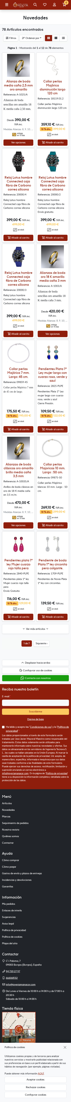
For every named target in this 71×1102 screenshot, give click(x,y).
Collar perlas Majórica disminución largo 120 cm (52, 87)
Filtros (12, 38)
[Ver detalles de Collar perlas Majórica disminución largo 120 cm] (53, 65)
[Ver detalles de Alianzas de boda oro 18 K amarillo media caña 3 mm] (53, 256)
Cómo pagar (9, 866)
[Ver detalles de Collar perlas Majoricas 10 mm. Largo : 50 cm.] (53, 448)
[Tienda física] (19, 1029)
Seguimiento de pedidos (15, 823)
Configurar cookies (35, 1094)
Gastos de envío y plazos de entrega (22, 873)
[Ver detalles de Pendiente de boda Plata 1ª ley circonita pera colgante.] (53, 544)
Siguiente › (41, 643)
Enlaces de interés (12, 910)
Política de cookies (12, 936)
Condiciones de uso (40, 727)
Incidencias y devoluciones (16, 880)
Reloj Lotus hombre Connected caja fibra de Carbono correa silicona (18, 183)
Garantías (7, 886)
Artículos (7, 803)
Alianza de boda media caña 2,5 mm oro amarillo (18, 85)
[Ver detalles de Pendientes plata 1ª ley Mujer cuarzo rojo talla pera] (18, 544)
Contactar (8, 842)
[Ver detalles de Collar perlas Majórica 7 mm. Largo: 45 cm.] (18, 352)
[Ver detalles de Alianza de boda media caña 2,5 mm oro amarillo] (18, 65)
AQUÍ (41, 1073)
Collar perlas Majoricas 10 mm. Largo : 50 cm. (52, 468)
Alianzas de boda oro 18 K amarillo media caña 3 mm (53, 277)
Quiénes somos (10, 836)
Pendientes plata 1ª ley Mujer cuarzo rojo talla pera (18, 564)
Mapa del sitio (9, 943)
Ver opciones (18, 142)
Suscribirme (35, 711)
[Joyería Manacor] (21, 5)
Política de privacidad (56, 773)
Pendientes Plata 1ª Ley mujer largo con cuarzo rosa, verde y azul (52, 375)
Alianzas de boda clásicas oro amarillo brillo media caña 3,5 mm (18, 470)
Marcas (6, 816)
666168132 (12, 978)
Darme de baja (35, 719)
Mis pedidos (8, 903)
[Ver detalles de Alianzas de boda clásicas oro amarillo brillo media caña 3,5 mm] (18, 448)
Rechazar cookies (35, 1087)
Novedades (8, 810)
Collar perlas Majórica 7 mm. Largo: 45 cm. (18, 373)
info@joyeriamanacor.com (15, 773)
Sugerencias (9, 917)
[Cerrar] (65, 1047)
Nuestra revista (10, 829)
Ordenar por (32, 38)
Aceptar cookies (35, 1079)
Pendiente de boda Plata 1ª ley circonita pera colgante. (52, 564)
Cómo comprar (10, 860)
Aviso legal (8, 923)
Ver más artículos (35, 629)
